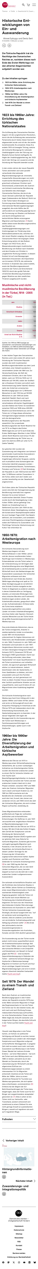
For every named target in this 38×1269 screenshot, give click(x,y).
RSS (19, 1242)
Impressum (19, 1226)
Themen (5, 11)
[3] (3, 864)
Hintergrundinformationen (17, 1170)
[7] (14, 1097)
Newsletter (19, 1238)
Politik (13, 11)
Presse (19, 1249)
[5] (15, 954)
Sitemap (19, 1234)
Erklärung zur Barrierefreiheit (19, 1257)
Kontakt (19, 1246)
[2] (22, 469)
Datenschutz (19, 1230)
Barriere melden (19, 1253)
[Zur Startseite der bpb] (9, 7)
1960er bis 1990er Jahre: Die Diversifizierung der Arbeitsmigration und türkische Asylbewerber (19, 96)
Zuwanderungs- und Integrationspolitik (15, 1187)
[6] (32, 1084)
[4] (25, 923)
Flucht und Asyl (13, 974)
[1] (27, 221)
